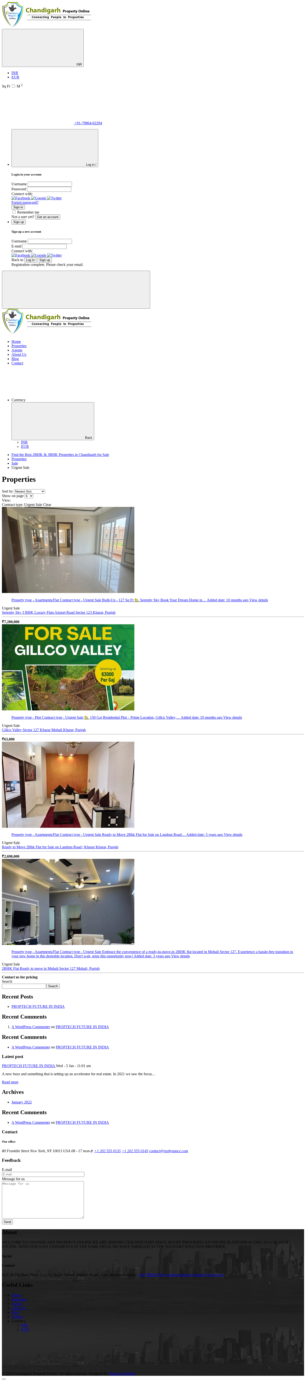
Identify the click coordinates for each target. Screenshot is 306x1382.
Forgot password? (24, 202)
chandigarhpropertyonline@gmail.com (194, 1275)
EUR (15, 77)
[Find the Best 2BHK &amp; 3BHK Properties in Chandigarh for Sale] (47, 27)
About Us (18, 354)
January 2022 (21, 1102)
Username (19, 184)
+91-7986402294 (150, 1275)
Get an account (47, 217)
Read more (10, 1082)
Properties (19, 346)
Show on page (13, 496)
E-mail (16, 246)
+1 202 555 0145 (135, 1151)
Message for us (13, 1179)
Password (18, 189)
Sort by (7, 491)
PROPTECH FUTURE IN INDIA (38, 1006)
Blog (15, 359)
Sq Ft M (12, 86)
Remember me (28, 212)
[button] (21, 198)
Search (7, 981)
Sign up (44, 260)
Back (88, 437)
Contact (17, 363)
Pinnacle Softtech (122, 1373)
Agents (16, 350)
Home (16, 342)
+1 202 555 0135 (107, 1151)
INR (79, 64)
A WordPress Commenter (30, 1027)
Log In (30, 260)
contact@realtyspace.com (168, 1151)
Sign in (18, 207)
